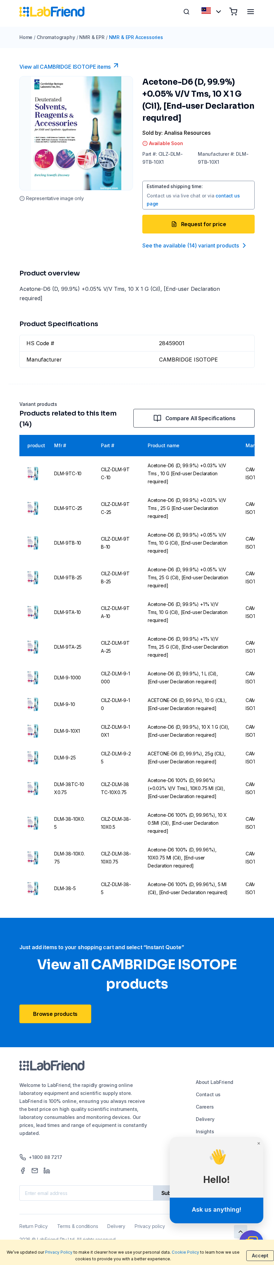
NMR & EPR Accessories (136, 37)
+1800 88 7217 (45, 1157)
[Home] (52, 12)
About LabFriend (214, 1082)
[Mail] (34, 1171)
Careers (205, 1107)
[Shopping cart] (233, 12)
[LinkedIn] (46, 1171)
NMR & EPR (91, 37)
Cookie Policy (185, 1252)
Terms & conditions (77, 1226)
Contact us (208, 1094)
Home (25, 37)
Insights (205, 1131)
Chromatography (56, 37)
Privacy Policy (59, 1252)
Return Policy (33, 1226)
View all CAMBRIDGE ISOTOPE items (65, 66)
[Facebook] (22, 1171)
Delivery (205, 1119)
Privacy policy (150, 1226)
